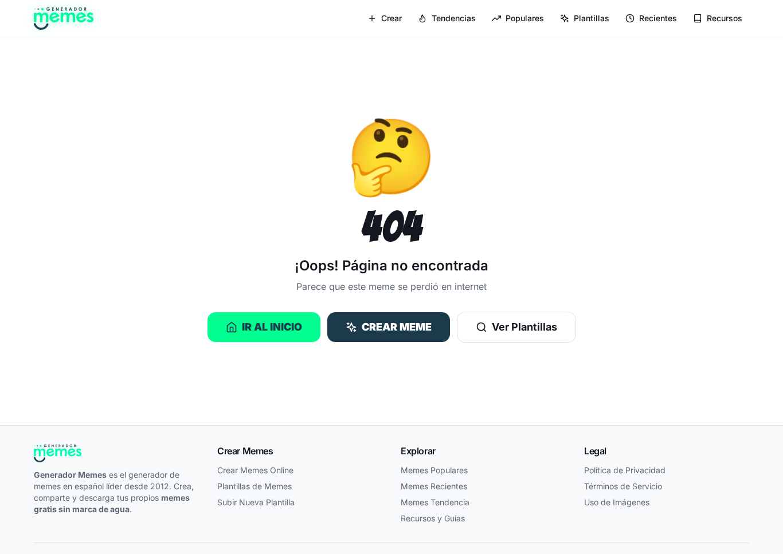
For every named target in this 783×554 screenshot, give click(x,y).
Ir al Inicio (272, 327)
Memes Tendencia (435, 502)
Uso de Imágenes (616, 502)
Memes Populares (434, 470)
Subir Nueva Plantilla (256, 502)
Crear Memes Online (255, 470)
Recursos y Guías (433, 518)
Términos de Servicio (623, 486)
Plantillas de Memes (254, 486)
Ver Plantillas (524, 327)
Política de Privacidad (624, 470)
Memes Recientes (434, 486)
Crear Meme (397, 327)
